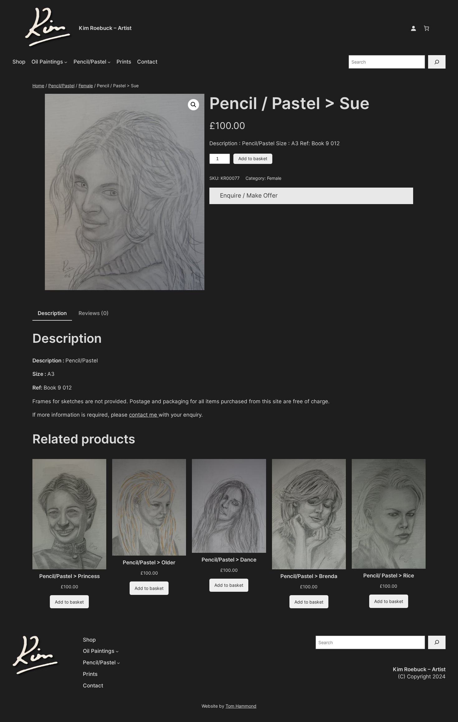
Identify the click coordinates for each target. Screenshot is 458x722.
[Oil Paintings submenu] (65, 61)
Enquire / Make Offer (249, 195)
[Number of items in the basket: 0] (426, 28)
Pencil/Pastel (61, 85)
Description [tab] (52, 313)
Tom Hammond (241, 706)
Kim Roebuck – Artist (105, 28)
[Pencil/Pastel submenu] (109, 61)
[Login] (413, 28)
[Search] (437, 62)
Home (38, 85)
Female (86, 85)
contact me (144, 415)
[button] (193, 104)
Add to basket (252, 158)
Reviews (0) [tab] (94, 313)
